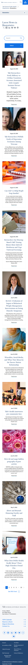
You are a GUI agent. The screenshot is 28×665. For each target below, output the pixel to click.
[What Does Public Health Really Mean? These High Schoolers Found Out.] (14, 542)
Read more (14, 104)
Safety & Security (6, 649)
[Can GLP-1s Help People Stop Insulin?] (14, 173)
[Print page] (18, 28)
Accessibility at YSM (6, 645)
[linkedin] (11, 632)
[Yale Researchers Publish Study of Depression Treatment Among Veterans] (14, 118)
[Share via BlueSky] (12, 28)
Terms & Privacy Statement (17, 649)
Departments (5, 8)
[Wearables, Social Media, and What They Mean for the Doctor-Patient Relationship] (14, 339)
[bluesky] (19, 632)
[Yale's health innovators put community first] (14, 393)
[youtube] (13, 636)
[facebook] (4, 632)
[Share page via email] (15, 28)
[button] (6, 587)
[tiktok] (15, 632)
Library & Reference (18, 653)
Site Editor (16, 642)
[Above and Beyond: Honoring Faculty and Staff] (14, 492)
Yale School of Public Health (9, 6)
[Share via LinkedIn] (9, 28)
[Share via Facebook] (6, 28)
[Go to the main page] (10, 2)
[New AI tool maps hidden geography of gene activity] (14, 441)
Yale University (5, 653)
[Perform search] (21, 2)
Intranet (4, 642)
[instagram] (8, 632)
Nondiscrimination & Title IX (18, 645)
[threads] (23, 632)
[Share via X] (4, 28)
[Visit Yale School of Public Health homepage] (14, 607)
